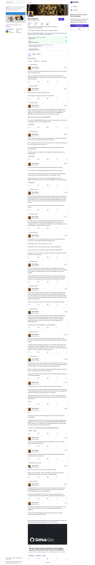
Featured (38, 54)
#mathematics (36, 60)
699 (29, 24)
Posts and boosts (32, 58)
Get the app (15, 561)
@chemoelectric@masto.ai (33, 20)
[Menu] (66, 19)
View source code (13, 562)
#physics (30, 60)
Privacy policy (8, 559)
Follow (61, 19)
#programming (44, 60)
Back (31, 2)
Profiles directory (19, 557)
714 (35, 24)
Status (14, 557)
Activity (29, 54)
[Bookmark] (57, 81)
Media (33, 54)
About (11, 557)
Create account (79, 25)
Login (79, 29)
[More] (66, 81)
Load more (47, 562)
